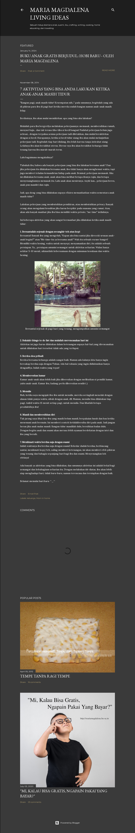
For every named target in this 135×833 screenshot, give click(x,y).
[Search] (113, 9)
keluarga (31, 498)
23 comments (34, 802)
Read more (108, 70)
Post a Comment (36, 71)
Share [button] (23, 71)
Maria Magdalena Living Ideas (59, 13)
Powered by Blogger (70, 823)
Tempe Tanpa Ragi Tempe (45, 676)
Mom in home (43, 498)
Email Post (33, 493)
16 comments (34, 682)
